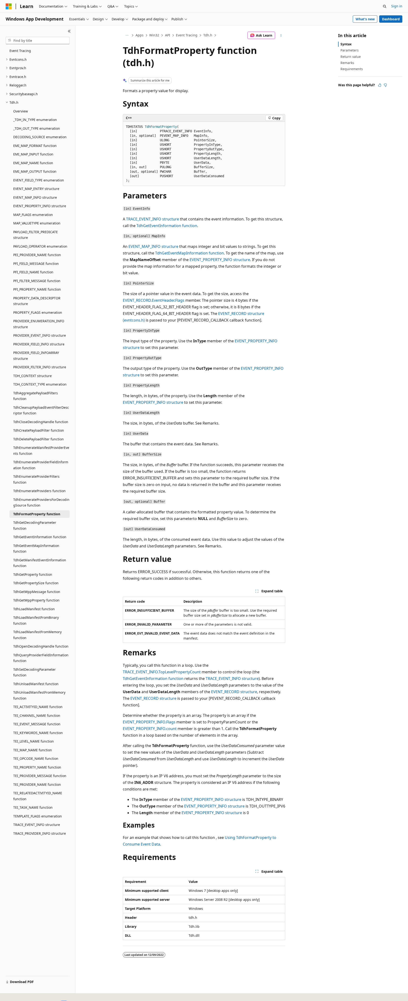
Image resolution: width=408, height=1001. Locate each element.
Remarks (347, 62)
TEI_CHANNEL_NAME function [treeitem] (36, 715)
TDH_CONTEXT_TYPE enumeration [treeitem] (40, 384)
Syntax (346, 44)
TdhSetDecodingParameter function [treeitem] (34, 672)
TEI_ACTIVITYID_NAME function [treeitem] (38, 707)
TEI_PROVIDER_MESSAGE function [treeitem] (39, 775)
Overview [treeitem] (20, 111)
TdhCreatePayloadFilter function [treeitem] (38, 430)
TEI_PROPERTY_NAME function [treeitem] (37, 767)
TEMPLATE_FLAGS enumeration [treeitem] (37, 816)
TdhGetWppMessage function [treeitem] (36, 591)
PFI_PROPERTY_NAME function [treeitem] (37, 289)
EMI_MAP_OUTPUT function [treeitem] (34, 171)
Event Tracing (186, 35)
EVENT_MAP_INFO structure (153, 246)
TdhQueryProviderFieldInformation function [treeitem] (40, 658)
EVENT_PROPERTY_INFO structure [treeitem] (39, 206)
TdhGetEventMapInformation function (189, 253)
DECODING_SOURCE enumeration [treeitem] (40, 137)
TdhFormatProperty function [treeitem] (36, 514)
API (167, 35)
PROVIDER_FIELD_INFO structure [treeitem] (38, 344)
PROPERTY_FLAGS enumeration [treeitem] (37, 312)
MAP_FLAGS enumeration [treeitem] (33, 214)
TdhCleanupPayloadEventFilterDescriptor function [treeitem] (41, 410)
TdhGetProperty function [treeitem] (32, 574)
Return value (350, 56)
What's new (365, 19)
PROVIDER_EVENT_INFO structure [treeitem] (39, 335)
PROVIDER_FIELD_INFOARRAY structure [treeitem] (36, 355)
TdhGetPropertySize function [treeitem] (36, 583)
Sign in (396, 6)
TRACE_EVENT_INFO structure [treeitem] (36, 824)
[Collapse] (69, 31)
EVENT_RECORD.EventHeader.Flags (153, 300)
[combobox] (38, 40)
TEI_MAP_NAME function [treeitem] (32, 750)
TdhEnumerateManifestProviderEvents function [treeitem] (41, 450)
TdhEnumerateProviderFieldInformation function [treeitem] (40, 465)
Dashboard (391, 19)
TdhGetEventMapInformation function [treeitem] (36, 548)
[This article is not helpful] (385, 85)
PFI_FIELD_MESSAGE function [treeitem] (36, 263)
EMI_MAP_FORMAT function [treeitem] (35, 145)
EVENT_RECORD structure (234, 691)
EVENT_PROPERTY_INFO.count (150, 728)
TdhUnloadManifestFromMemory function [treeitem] (39, 695)
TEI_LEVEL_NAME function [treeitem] (33, 741)
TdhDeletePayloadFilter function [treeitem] (38, 439)
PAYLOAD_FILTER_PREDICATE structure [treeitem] (35, 235)
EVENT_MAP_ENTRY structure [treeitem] (36, 188)
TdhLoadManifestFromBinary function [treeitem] (36, 620)
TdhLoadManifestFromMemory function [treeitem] (37, 635)
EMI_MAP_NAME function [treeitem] (33, 163)
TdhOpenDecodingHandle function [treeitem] (40, 646)
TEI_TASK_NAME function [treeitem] (33, 807)
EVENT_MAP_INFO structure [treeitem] (35, 197)
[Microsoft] (9, 6)
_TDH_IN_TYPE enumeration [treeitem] (35, 119)
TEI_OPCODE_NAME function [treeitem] (35, 758)
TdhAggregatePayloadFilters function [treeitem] (35, 396)
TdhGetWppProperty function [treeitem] (36, 600)
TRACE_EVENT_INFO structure (152, 219)
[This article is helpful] (379, 85)
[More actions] (281, 35)
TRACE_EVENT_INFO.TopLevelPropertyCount (162, 671)
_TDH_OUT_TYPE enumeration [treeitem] (36, 128)
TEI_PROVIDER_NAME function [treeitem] (37, 784)
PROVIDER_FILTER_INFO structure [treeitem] (39, 367)
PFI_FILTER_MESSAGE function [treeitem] (36, 281)
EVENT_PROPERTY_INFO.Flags (149, 722)
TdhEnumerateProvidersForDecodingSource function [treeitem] (41, 502)
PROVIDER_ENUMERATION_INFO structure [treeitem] (38, 324)
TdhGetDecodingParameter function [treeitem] (34, 525)
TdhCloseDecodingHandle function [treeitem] (40, 422)
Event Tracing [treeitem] (20, 50)
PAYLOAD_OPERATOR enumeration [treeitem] (40, 246)
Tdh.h (207, 35)
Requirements (351, 69)
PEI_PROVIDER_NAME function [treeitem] (37, 255)
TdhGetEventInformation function (166, 225)
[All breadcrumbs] (127, 35)
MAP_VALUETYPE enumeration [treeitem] (36, 223)
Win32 (154, 35)
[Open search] (384, 6)
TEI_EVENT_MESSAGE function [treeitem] (36, 724)
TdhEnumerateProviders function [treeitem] (39, 491)
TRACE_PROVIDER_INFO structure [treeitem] (39, 833)
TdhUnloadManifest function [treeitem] (36, 684)
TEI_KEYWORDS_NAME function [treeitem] (38, 732)
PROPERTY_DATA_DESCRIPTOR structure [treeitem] (36, 301)
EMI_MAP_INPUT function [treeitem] (33, 154)
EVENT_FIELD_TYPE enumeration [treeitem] (38, 180)
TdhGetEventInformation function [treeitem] (39, 537)
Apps (140, 35)
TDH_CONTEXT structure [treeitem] (32, 376)
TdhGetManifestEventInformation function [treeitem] (39, 563)
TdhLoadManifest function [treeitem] (34, 609)
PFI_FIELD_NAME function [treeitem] (33, 272)
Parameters (349, 50)
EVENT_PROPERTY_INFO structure (220, 259)
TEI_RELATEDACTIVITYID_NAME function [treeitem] (37, 796)
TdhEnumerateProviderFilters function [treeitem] (36, 479)
